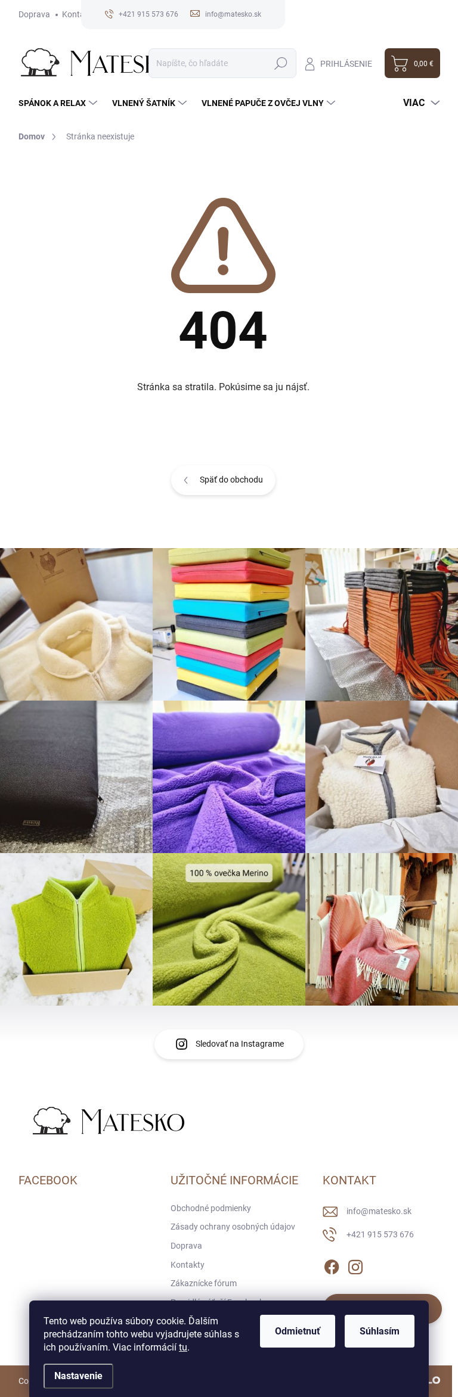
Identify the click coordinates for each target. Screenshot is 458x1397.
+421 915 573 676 (380, 1234)
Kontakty (79, 14)
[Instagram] (355, 1265)
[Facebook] (332, 1265)
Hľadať (281, 63)
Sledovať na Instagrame (240, 1043)
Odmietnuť (297, 1331)
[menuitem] (59, 103)
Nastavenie (78, 1376)
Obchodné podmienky (211, 1208)
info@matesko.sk (378, 1211)
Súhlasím (380, 1331)
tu (183, 1347)
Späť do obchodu (231, 479)
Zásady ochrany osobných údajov (233, 1226)
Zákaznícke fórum (204, 1283)
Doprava (34, 14)
